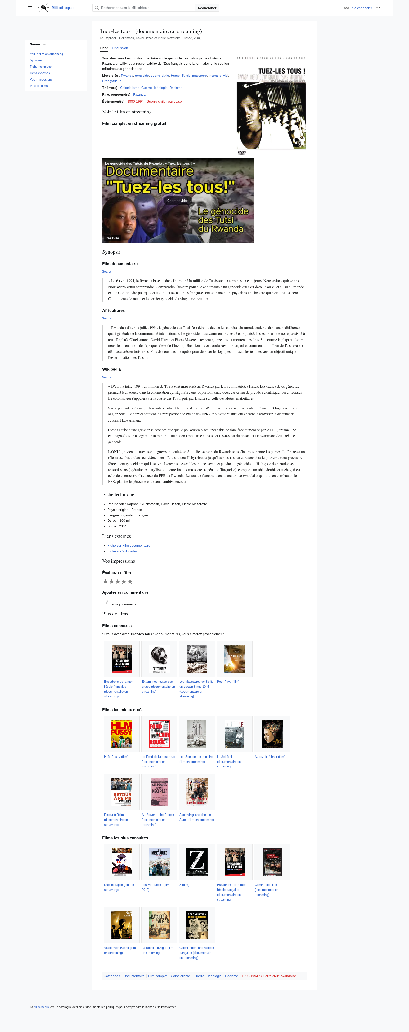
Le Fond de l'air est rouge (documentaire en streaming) (159, 761)
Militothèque (42, 1007)
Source (106, 271)
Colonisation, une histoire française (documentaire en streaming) (196, 952)
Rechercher (207, 8)
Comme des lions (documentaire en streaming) (267, 889)
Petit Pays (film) (228, 681)
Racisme (175, 88)
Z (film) (184, 885)
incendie (215, 75)
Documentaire (134, 976)
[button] (30, 8)
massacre (199, 75)
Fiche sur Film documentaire (128, 545)
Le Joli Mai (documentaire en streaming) (229, 761)
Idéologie (161, 88)
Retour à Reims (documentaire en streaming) (116, 819)
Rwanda (127, 75)
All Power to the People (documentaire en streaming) (158, 819)
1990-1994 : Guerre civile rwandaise (154, 101)
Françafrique (111, 81)
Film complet (157, 976)
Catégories (112, 976)
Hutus (175, 75)
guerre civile (160, 75)
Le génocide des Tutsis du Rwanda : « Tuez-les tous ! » (150, 163)
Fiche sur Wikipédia (122, 551)
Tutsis (186, 75)
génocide (142, 75)
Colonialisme (129, 88)
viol (225, 75)
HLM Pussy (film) (116, 756)
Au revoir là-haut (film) (270, 756)
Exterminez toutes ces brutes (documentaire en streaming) (158, 686)
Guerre (146, 88)
